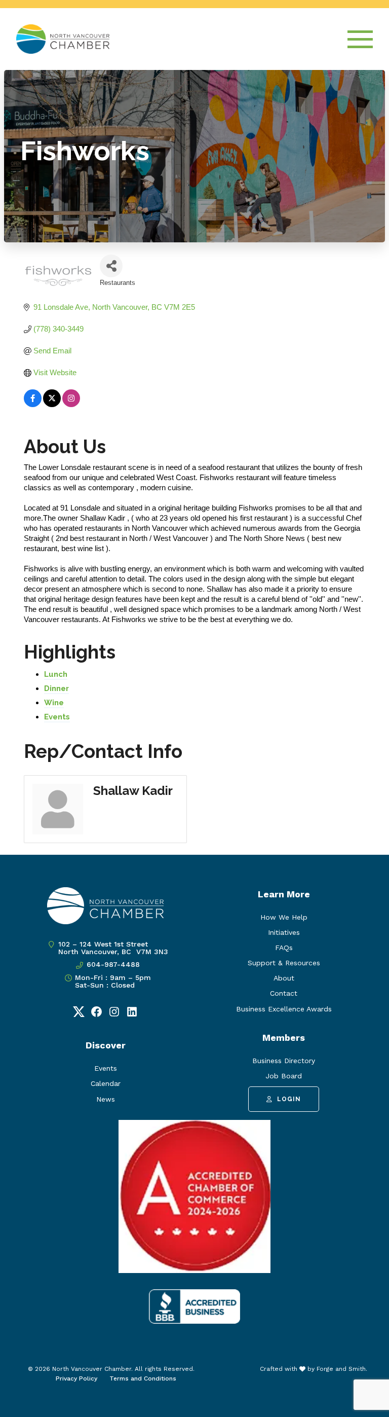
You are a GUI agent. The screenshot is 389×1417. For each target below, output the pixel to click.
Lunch (55, 674)
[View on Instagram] (71, 404)
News (105, 1099)
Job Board (283, 1076)
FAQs (284, 947)
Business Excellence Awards (284, 1009)
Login (289, 1099)
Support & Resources (284, 963)
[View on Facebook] (33, 404)
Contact (283, 993)
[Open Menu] (360, 39)
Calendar (106, 1083)
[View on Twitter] (52, 404)
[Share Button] (111, 266)
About (284, 978)
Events (57, 716)
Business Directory (283, 1061)
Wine (54, 702)
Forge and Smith (341, 1368)
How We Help (283, 917)
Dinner (56, 688)
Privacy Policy (76, 1378)
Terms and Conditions (142, 1378)
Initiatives (284, 932)
